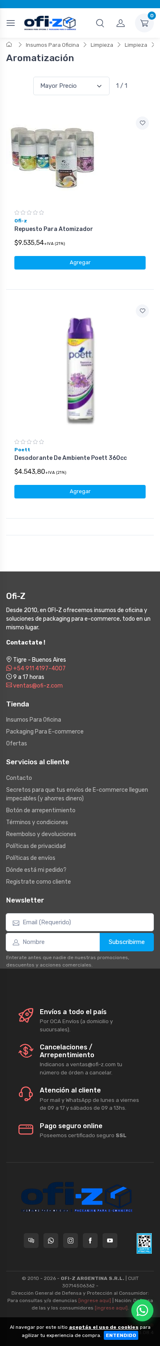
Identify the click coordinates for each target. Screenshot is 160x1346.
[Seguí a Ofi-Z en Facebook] (90, 1240)
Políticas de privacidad (36, 846)
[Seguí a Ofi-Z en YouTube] (110, 1240)
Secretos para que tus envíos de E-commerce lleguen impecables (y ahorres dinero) (77, 794)
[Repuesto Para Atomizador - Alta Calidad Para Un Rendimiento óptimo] (80, 158)
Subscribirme (127, 942)
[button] (100, 23)
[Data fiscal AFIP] (144, 1243)
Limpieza (102, 45)
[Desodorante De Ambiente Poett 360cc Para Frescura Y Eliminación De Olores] (80, 366)
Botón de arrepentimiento (40, 810)
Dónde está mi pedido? (36, 869)
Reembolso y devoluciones (41, 834)
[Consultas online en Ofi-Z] (31, 1240)
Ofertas (16, 743)
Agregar (80, 262)
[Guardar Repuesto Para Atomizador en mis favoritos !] (142, 123)
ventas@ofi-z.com (37, 685)
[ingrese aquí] (94, 1300)
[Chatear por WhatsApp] (142, 1310)
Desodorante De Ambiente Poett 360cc (70, 458)
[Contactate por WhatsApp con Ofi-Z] (50, 1240)
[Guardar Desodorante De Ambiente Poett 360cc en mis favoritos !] (142, 311)
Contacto (19, 778)
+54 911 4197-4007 (39, 668)
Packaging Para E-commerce (45, 731)
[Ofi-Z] (50, 22)
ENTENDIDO (121, 1335)
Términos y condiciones (37, 822)
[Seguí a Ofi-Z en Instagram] (70, 1240)
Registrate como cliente (38, 881)
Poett (22, 449)
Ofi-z (20, 221)
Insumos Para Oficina (52, 45)
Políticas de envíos (30, 858)
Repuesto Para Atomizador (53, 229)
